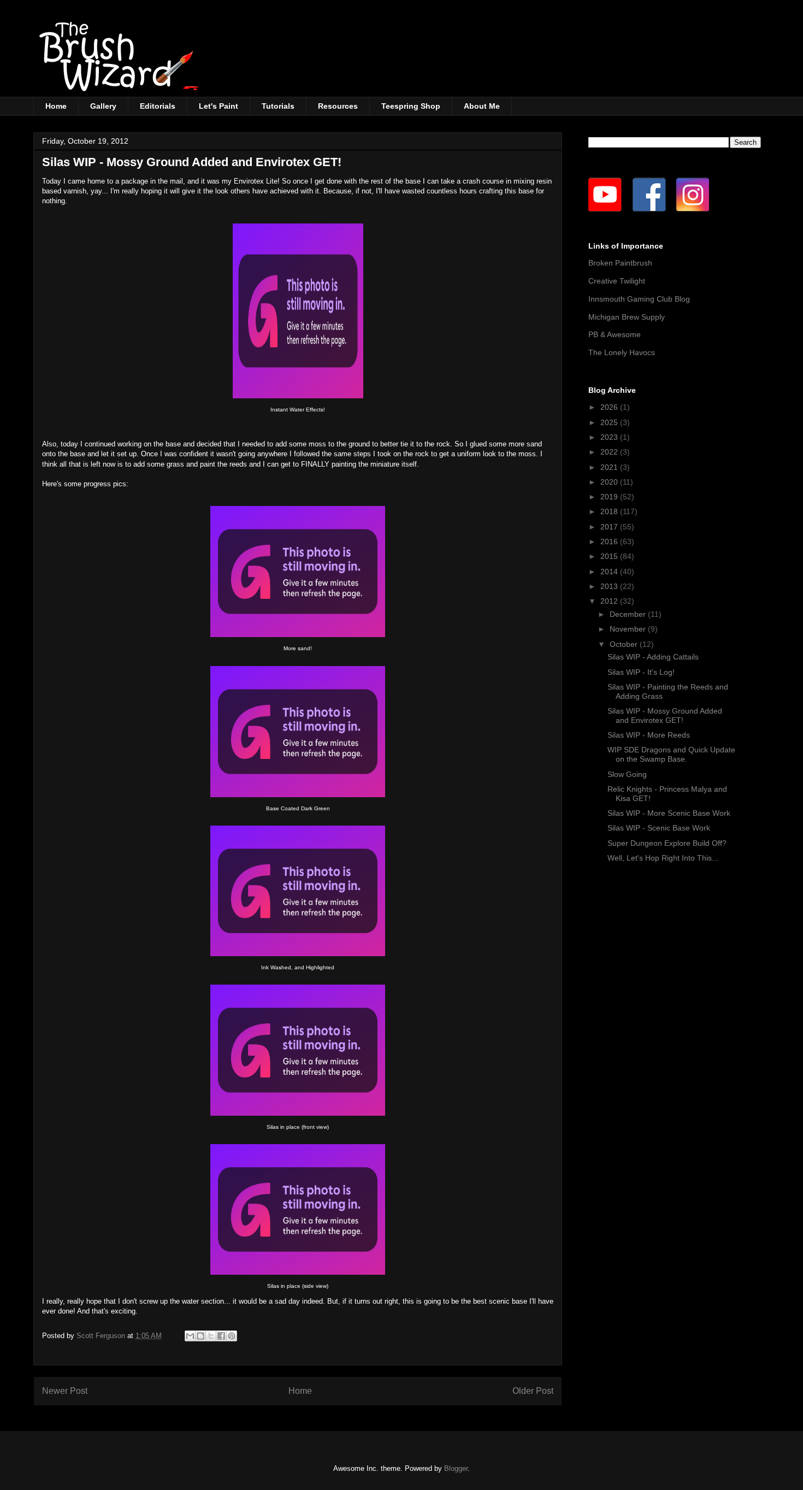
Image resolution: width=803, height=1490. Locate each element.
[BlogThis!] (200, 1335)
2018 (610, 511)
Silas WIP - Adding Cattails (653, 656)
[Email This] (190, 1335)
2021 (610, 467)
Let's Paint (218, 106)
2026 (610, 407)
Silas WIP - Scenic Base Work (658, 827)
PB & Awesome (614, 334)
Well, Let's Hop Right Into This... (662, 857)
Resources (338, 106)
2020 (610, 482)
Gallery (103, 106)
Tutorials (278, 106)
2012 (610, 601)
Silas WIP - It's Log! (641, 672)
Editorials (157, 106)
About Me (482, 106)
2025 (610, 422)
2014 (610, 571)
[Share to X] (210, 1335)
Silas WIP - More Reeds (648, 735)
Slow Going (627, 774)
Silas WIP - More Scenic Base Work (668, 813)
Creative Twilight (616, 280)
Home (56, 106)
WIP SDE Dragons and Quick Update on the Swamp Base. (671, 754)
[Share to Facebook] (221, 1335)
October (625, 644)
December (629, 614)
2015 (610, 556)
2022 (610, 451)
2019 (610, 496)
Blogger (456, 1468)
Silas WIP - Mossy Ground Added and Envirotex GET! (664, 715)
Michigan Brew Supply (626, 317)
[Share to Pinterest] (231, 1335)
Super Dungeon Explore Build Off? (667, 843)
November (629, 629)
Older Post (532, 1390)
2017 (610, 526)
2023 (610, 437)
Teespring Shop (410, 106)
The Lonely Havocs (621, 352)
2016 (610, 541)
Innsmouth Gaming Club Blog (639, 299)
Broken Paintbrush (620, 262)
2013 (610, 586)
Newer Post (64, 1390)
